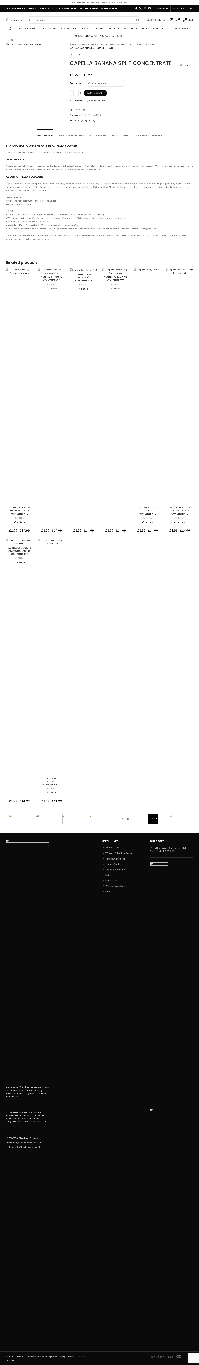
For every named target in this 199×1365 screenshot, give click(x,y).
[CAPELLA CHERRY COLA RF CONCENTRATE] (147, 386)
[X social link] (140, 8)
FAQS (108, 875)
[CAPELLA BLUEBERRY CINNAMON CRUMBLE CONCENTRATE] (19, 386)
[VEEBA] (179, 819)
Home (73, 44)
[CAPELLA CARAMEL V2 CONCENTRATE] (115, 271)
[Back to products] (75, 55)
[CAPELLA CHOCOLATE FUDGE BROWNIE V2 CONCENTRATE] (179, 386)
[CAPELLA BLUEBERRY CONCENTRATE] (51, 271)
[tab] (45, 134)
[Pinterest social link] (86, 121)
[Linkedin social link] (90, 121)
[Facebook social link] (136, 8)
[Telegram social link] (94, 121)
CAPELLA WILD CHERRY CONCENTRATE (51, 781)
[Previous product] (72, 55)
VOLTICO (126, 819)
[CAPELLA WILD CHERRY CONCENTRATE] (51, 657)
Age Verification (113, 864)
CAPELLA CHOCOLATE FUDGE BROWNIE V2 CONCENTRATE (179, 510)
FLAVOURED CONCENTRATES (116, 44)
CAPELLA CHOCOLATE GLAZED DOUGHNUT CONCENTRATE (19, 551)
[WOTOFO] (99, 819)
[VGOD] (153, 819)
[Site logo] (14, 19)
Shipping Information (115, 869)
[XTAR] (72, 819)
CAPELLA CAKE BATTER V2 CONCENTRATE (83, 277)
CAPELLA (19, 518)
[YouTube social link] (149, 8)
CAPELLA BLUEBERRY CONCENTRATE (51, 279)
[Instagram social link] (145, 8)
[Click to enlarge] (12, 40)
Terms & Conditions (115, 858)
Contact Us (111, 880)
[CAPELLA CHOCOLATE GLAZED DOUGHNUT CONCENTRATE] (19, 542)
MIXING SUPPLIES (88, 44)
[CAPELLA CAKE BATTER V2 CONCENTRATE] (83, 269)
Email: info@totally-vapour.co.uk (24, 1147)
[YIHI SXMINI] (19, 819)
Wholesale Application (116, 885)
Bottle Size (75, 83)
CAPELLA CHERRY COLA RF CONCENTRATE (147, 510)
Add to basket (95, 93)
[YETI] (46, 819)
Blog (107, 891)
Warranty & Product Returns (119, 853)
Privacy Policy (112, 847)
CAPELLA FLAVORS (145, 44)
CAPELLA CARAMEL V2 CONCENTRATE (115, 279)
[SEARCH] (137, 20)
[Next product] (79, 55)
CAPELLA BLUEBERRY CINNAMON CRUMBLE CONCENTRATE (19, 510)
